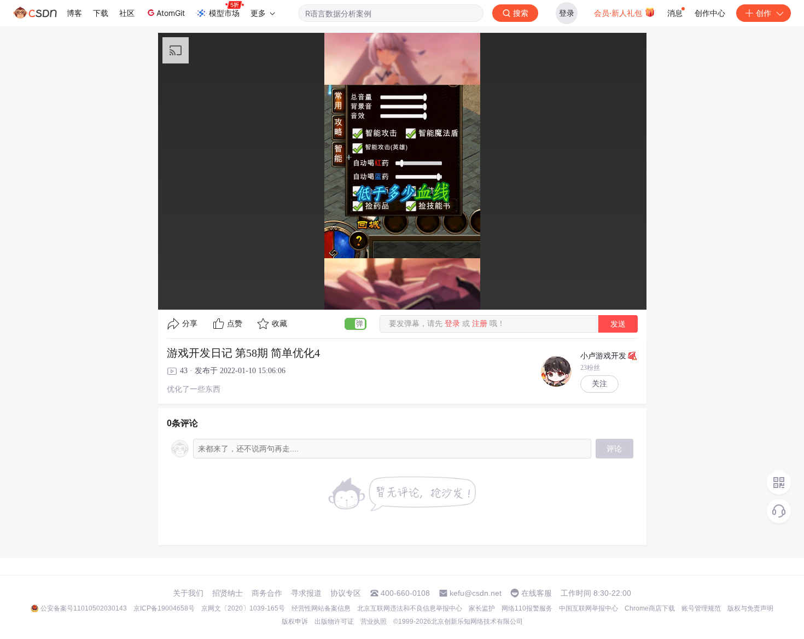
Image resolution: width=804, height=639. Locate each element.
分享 (189, 324)
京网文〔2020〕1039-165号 (243, 608)
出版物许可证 (334, 621)
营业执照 (373, 621)
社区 (127, 13)
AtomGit (170, 13)
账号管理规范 (701, 608)
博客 (74, 13)
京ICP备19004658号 (164, 608)
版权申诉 (295, 621)
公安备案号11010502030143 (83, 608)
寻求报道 (306, 593)
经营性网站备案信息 (321, 608)
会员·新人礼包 (619, 13)
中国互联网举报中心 (588, 608)
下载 (100, 13)
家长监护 (482, 608)
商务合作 (267, 593)
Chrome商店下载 (650, 608)
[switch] (355, 324)
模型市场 (224, 13)
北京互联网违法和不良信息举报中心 (409, 608)
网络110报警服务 (527, 608)
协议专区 (345, 593)
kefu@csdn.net (476, 593)
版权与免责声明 (750, 608)
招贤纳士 (227, 593)
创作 (763, 13)
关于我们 (188, 593)
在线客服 (536, 593)
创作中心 (710, 13)
